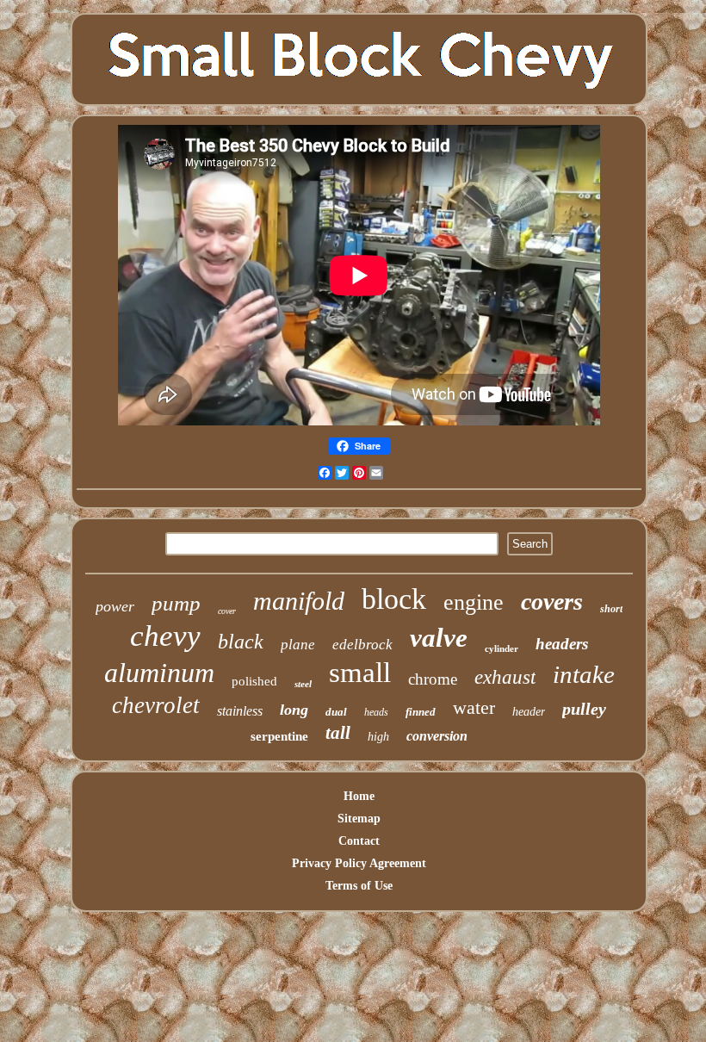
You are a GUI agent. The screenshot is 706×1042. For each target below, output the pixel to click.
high (378, 736)
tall (337, 733)
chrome (432, 679)
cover (227, 611)
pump (176, 603)
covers (552, 601)
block (394, 599)
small (360, 672)
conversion (437, 736)
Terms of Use (359, 885)
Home (359, 796)
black (240, 641)
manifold (298, 600)
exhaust (505, 677)
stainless (240, 711)
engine (473, 602)
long (294, 709)
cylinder (501, 648)
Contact (359, 840)
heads (376, 712)
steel (303, 684)
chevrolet (156, 705)
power (115, 606)
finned (421, 711)
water (474, 707)
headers (562, 644)
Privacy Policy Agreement (359, 863)
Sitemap (359, 818)
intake (584, 674)
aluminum (159, 672)
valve (439, 638)
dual (336, 711)
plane (298, 644)
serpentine (279, 736)
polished (254, 681)
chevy (165, 636)
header (528, 711)
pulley (584, 708)
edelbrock (362, 644)
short (611, 609)
